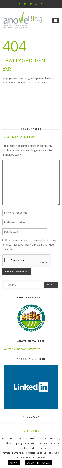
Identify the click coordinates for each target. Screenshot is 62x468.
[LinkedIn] (25, 3)
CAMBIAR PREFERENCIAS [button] (38, 462)
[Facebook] (19, 3)
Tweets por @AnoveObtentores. (21, 349)
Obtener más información (31, 457)
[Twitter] (30, 3)
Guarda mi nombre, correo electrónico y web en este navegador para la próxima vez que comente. (30, 244)
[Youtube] (36, 3)
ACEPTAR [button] (14, 462)
